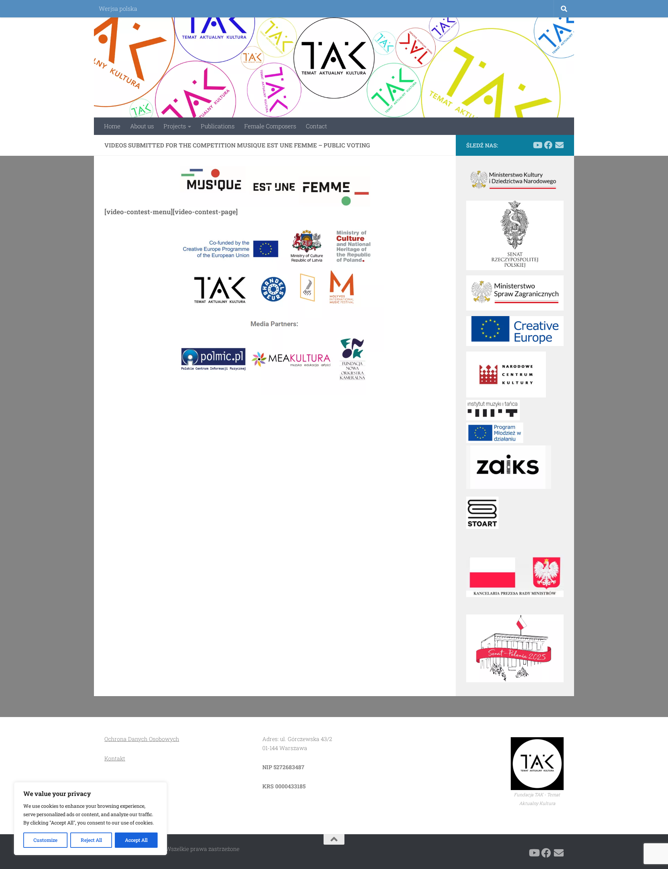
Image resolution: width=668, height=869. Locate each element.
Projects (175, 126)
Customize (45, 840)
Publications (217, 126)
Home (112, 126)
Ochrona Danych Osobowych (141, 738)
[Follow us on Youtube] (537, 145)
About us (142, 126)
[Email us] (559, 145)
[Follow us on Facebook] (548, 145)
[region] (90, 818)
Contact (316, 126)
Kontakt (114, 758)
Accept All (136, 840)
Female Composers (270, 126)
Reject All (91, 840)
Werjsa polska (118, 9)
